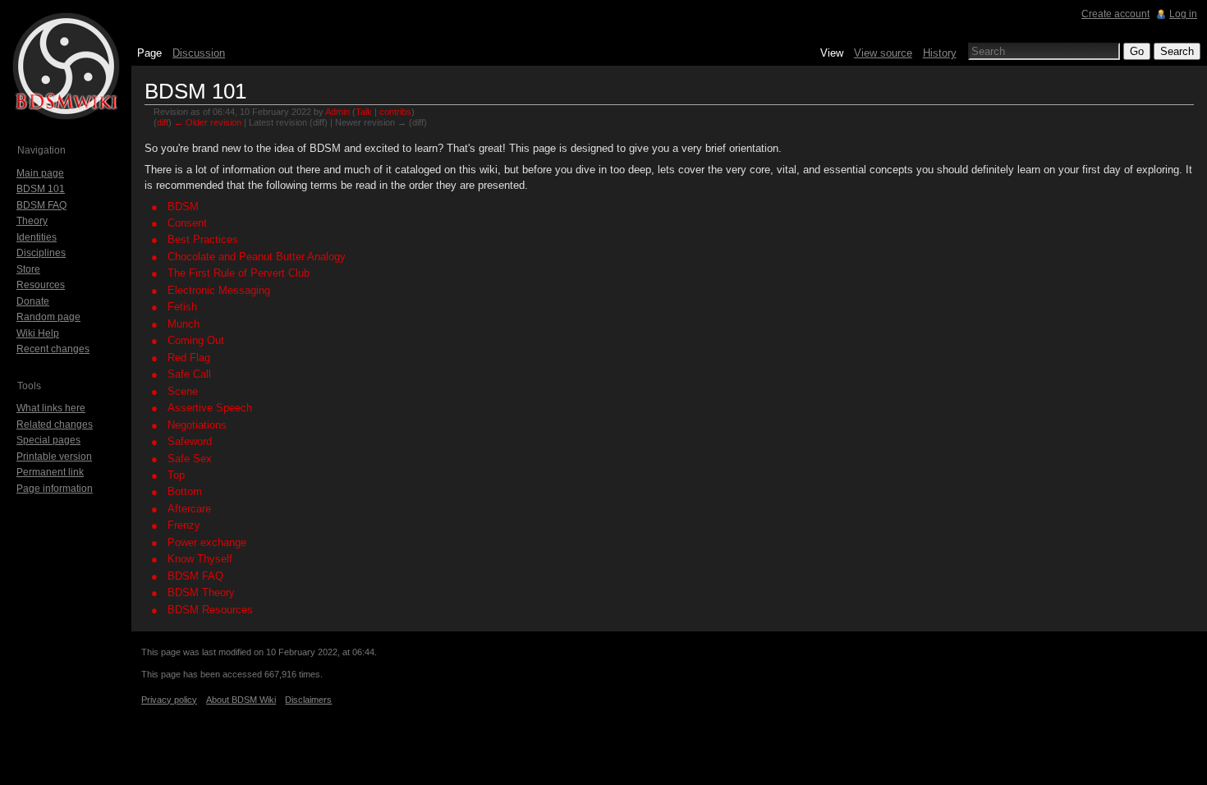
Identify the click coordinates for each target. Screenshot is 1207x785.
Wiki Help (37, 333)
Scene (183, 391)
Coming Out (196, 340)
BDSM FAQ (195, 576)
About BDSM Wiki (241, 700)
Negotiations (197, 425)
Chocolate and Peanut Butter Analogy (257, 256)
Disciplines (41, 253)
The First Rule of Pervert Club (239, 273)
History (940, 53)
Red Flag (189, 357)
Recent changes (52, 349)
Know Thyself (200, 559)
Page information (54, 488)
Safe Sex (190, 458)
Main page (40, 173)
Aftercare (189, 509)
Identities (36, 237)
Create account (1115, 14)
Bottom (185, 491)
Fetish (182, 307)
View (831, 53)
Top (176, 475)
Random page (48, 317)
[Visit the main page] (65, 65)
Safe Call (189, 374)
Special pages (48, 440)
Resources (40, 285)
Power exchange (207, 542)
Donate (32, 301)
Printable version (54, 456)
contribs (395, 112)
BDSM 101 (40, 189)
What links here (50, 408)
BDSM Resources (210, 610)
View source (883, 53)
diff (162, 122)
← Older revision (207, 122)
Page (149, 53)
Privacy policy (169, 700)
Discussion (198, 53)
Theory (32, 221)
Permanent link (50, 472)
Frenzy (184, 525)
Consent (187, 223)
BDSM (183, 206)
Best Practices (203, 239)
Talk (364, 112)
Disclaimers (308, 700)
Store (28, 269)
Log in (1183, 14)
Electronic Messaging (219, 290)
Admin (337, 112)
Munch (184, 324)
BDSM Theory (201, 592)
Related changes (54, 424)
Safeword (190, 441)
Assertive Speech (210, 408)
